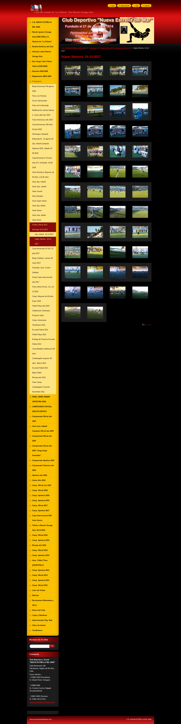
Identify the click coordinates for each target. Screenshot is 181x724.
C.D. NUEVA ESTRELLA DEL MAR (73, 48)
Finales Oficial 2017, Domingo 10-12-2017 (115, 48)
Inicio (113, 5)
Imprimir (147, 5)
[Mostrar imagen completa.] (72, 70)
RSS (137, 5)
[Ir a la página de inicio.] (36, 10)
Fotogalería (93, 48)
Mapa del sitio (125, 5)
